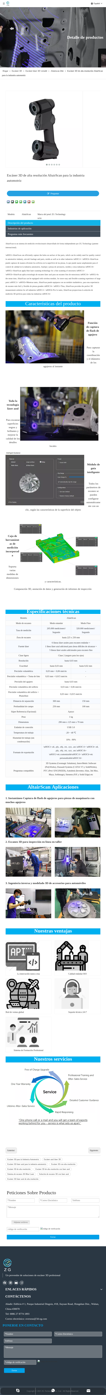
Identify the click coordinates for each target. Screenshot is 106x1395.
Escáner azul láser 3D (52, 1159)
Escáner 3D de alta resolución (19, 1169)
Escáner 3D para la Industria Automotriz (23, 1159)
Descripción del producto (20, 222)
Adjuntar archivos (21, 1222)
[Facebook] (5, 1283)
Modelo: (11, 214)
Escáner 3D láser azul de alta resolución (22, 1179)
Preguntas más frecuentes (20, 234)
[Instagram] (22, 1283)
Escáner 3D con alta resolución (63, 1164)
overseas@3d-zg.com (36, 1318)
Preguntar (55, 193)
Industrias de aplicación (19, 228)
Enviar (53, 1237)
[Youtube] (16, 1283)
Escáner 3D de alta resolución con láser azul (52, 1169)
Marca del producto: (44, 216)
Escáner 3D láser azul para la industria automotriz (26, 1164)
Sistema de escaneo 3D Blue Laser (20, 1174)
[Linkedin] (10, 1283)
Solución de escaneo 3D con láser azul (54, 1174)
